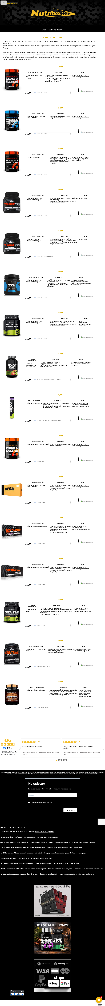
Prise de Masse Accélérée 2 (62, 842)
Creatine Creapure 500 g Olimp (35, 231)
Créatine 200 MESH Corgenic (34, 272)
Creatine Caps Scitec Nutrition (35, 435)
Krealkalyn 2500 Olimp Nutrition (35, 517)
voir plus (73, 748)
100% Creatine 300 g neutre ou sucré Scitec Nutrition (42, 67)
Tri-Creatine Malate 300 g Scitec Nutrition (39, 149)
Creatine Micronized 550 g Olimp (35, 189)
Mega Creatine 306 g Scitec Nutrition (37, 108)
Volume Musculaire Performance (84, 842)
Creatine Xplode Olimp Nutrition (35, 640)
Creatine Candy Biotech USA (34, 354)
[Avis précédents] (19, 748)
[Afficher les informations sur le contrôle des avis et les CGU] (16, 751)
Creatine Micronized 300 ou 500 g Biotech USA (40, 312)
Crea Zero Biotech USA (32, 599)
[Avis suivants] (103, 748)
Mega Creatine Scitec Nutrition (35, 476)
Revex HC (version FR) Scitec (44, 832)
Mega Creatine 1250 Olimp (33, 558)
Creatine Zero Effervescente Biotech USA (38, 395)
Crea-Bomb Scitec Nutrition (34, 681)
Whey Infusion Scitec (51, 837)
